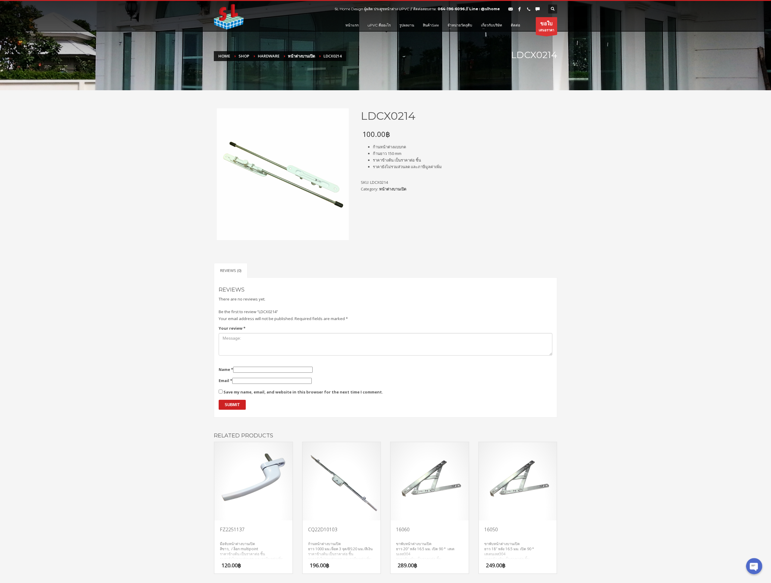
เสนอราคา (546, 26)
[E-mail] (510, 9)
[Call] (528, 9)
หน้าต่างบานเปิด (392, 189)
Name (226, 369)
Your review (232, 328)
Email (225, 380)
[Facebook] (519, 9)
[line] (537, 9)
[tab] (231, 270)
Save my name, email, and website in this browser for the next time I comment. (303, 392)
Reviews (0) (230, 270)
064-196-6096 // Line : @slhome (469, 9)
